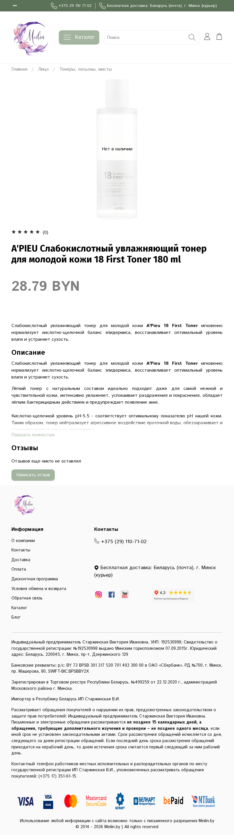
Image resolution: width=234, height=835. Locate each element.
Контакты (20, 550)
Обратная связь (27, 598)
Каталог (84, 37)
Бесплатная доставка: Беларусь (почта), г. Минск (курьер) (162, 6)
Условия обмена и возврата (38, 589)
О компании (23, 541)
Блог (16, 617)
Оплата (18, 569)
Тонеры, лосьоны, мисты (85, 69)
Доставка (20, 560)
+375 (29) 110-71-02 (123, 541)
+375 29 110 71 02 (75, 6)
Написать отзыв (33, 475)
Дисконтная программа (34, 579)
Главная (19, 69)
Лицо (43, 69)
